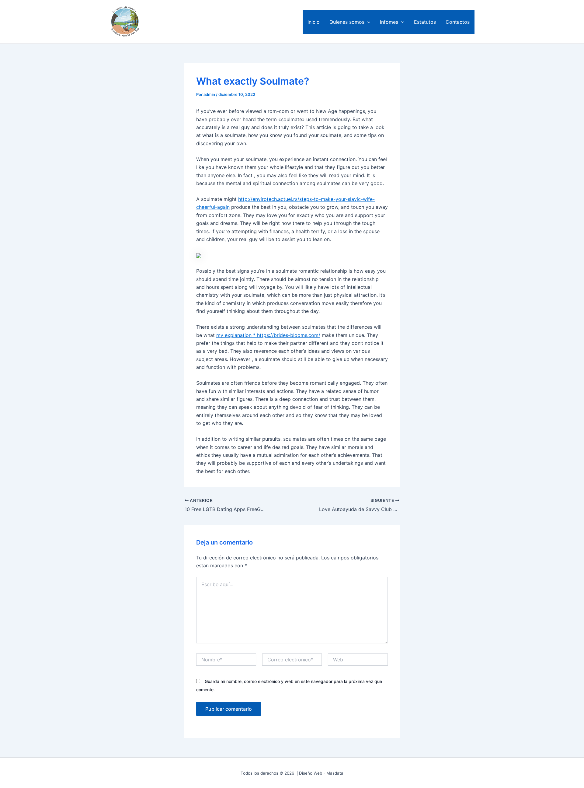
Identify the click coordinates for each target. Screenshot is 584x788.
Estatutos (425, 22)
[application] (367, 22)
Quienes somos (346, 22)
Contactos (458, 22)
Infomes (389, 22)
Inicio (314, 22)
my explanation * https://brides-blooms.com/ (268, 335)
